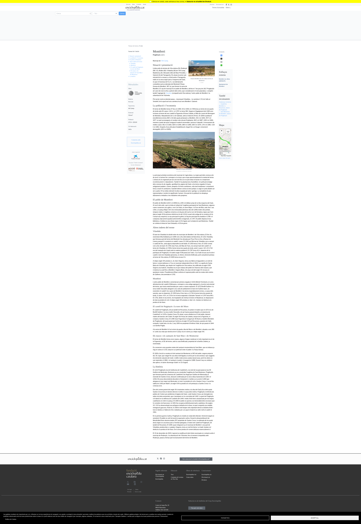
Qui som (128, 4)
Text (172, 474)
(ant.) (163, 55)
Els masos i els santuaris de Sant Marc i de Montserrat (136, 72)
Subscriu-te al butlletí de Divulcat (199, 1)
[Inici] (135, 7)
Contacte (139, 4)
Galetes (136, 489)
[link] (135, 141)
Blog (133, 4)
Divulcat (212, 4)
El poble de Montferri (135, 59)
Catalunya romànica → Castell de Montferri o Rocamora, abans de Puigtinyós (225, 105)
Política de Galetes (10, 519)
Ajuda (144, 4)
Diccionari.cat (219, 4)
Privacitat (129, 491)
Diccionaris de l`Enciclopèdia (159, 475)
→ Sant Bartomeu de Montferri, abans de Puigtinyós (225, 113)
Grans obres (189, 477)
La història (132, 76)
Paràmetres (225, 518)
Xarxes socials (138, 491)
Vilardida (169, 93)
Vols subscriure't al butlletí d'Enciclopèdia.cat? (196, 459)
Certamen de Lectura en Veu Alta (177, 478)
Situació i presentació (135, 56)
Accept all (315, 518)
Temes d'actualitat (218, 7)
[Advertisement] (270, 25)
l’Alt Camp (164, 61)
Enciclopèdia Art (191, 474)
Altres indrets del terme (136, 61)
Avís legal (129, 489)
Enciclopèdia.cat (206, 474)
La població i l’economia (136, 58)
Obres (228, 7)
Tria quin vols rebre (196, 508)
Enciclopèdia (159, 479)
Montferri (133, 65)
